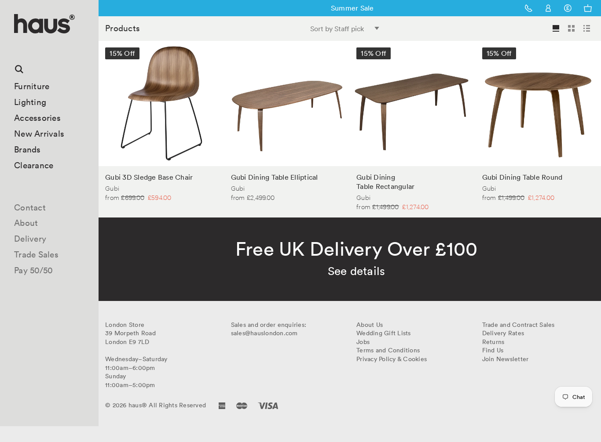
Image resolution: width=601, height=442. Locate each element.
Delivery (30, 238)
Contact (30, 207)
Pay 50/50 (33, 270)
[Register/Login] (548, 8)
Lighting (30, 102)
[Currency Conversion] (568, 8)
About (26, 222)
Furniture (31, 86)
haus (17, 44)
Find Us (493, 350)
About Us (369, 325)
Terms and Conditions (388, 350)
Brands (27, 149)
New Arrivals (39, 133)
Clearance (33, 165)
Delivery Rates (503, 333)
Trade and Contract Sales (518, 325)
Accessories (37, 117)
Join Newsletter (505, 359)
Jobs (363, 342)
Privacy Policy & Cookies (391, 359)
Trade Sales (36, 254)
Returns (493, 342)
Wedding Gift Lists (383, 333)
